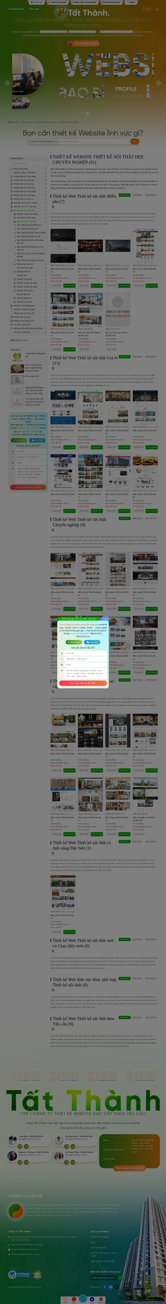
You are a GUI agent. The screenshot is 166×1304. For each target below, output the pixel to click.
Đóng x (105, 619)
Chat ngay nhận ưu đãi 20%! (83, 683)
